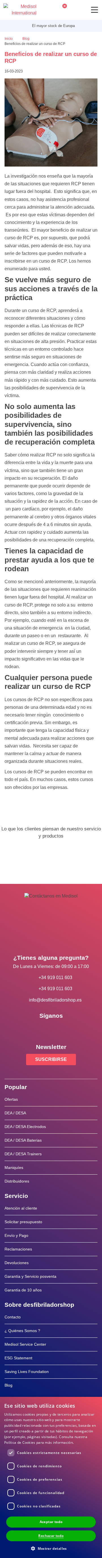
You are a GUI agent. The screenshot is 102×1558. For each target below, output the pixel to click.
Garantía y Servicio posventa (30, 1276)
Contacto (13, 1317)
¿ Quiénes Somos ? (22, 1330)
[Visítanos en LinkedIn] (51, 1028)
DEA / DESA (15, 1113)
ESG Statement (18, 1358)
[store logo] (20, 9)
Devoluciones (17, 1262)
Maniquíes (14, 1167)
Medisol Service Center (25, 1344)
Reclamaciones (18, 1249)
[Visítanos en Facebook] (35, 1028)
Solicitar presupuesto (23, 1222)
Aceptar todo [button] (51, 1521)
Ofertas (11, 1099)
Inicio (9, 39)
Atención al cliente (21, 1208)
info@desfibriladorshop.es (55, 1000)
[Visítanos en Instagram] (67, 1028)
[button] (51, 1548)
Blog (26, 39)
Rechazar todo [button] (50, 1535)
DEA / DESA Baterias (23, 1140)
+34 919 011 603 (55, 977)
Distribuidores (17, 1181)
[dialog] (51, 1477)
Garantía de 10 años (23, 1290)
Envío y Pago (16, 1235)
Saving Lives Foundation (27, 1371)
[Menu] (94, 10)
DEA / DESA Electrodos (25, 1126)
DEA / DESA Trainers (23, 1154)
